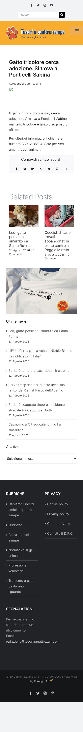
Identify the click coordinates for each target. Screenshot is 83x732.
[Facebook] (16, 169)
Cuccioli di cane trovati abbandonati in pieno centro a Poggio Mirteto (58, 241)
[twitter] (38, 5)
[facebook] (31, 5)
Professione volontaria (17, 568)
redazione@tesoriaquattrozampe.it (33, 641)
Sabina (36, 83)
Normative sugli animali (20, 553)
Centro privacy (58, 524)
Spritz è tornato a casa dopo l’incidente (39, 371)
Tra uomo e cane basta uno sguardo (21, 586)
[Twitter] (24, 169)
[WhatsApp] (41, 169)
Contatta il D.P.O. (60, 533)
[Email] (65, 169)
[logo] (35, 26)
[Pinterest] (57, 169)
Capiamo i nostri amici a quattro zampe (21, 509)
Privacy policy (58, 514)
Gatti (28, 83)
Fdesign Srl (41, 681)
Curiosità (15, 525)
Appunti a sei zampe (18, 537)
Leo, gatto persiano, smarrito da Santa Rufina (19, 239)
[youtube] (51, 5)
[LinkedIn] (32, 169)
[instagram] (45, 5)
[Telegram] (48, 169)
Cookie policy (57, 504)
